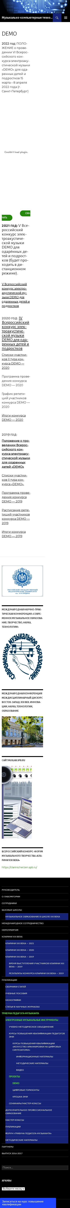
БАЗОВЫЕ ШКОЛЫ (12, 910)
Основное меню (65, 17)
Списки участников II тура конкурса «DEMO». (14, 480)
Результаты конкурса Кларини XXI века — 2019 (36, 973)
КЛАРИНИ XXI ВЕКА (12, 937)
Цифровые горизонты (26, 1090)
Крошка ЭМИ (20, 1097)
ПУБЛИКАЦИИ (9, 980)
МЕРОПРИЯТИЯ (10, 930)
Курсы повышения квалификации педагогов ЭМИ (37, 1035)
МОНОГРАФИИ (13, 1000)
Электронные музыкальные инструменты (31, 1020)
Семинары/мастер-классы (25, 1103)
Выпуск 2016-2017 (12, 1153)
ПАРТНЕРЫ (7, 1147)
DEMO (16, 1083)
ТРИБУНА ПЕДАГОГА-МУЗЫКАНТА (20, 1013)
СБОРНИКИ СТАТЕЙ (15, 987)
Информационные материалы (34, 1057)
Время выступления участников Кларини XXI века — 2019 (36, 965)
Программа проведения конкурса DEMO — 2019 (16, 497)
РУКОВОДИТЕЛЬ (11, 890)
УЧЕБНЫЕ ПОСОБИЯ (16, 993)
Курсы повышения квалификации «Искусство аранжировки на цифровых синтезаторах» (37, 1046)
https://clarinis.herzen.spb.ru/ (19, 867)
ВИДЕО (20, 1070)
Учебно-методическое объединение (31, 1027)
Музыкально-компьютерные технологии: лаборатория (27, 17)
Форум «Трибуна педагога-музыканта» (28, 1133)
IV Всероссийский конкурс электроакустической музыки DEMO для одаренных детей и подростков (15, 333)
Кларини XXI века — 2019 (19, 957)
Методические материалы (32, 1063)
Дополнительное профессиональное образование (28, 1111)
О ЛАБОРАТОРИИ (11, 897)
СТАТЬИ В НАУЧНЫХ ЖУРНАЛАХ (22, 1007)
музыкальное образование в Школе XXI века (32, 917)
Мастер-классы (14, 1120)
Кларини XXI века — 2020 (19, 950)
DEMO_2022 (10, 212)
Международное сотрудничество (23, 923)
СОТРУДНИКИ (9, 903)
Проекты (14, 1077)
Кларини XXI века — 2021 (19, 943)
